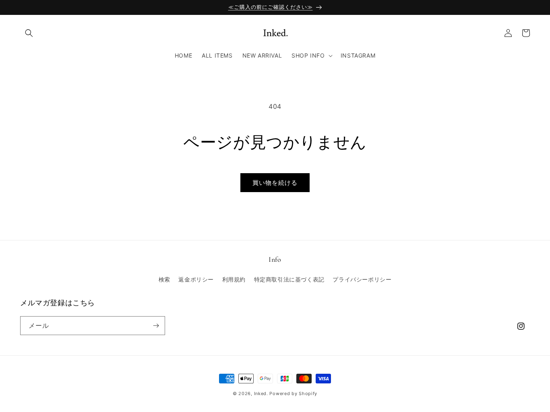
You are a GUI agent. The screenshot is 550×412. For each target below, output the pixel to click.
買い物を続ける (275, 182)
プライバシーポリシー (362, 279)
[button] (29, 33)
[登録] (156, 325)
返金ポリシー (196, 279)
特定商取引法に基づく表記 (289, 279)
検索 (164, 279)
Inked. (261, 393)
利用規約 (234, 279)
